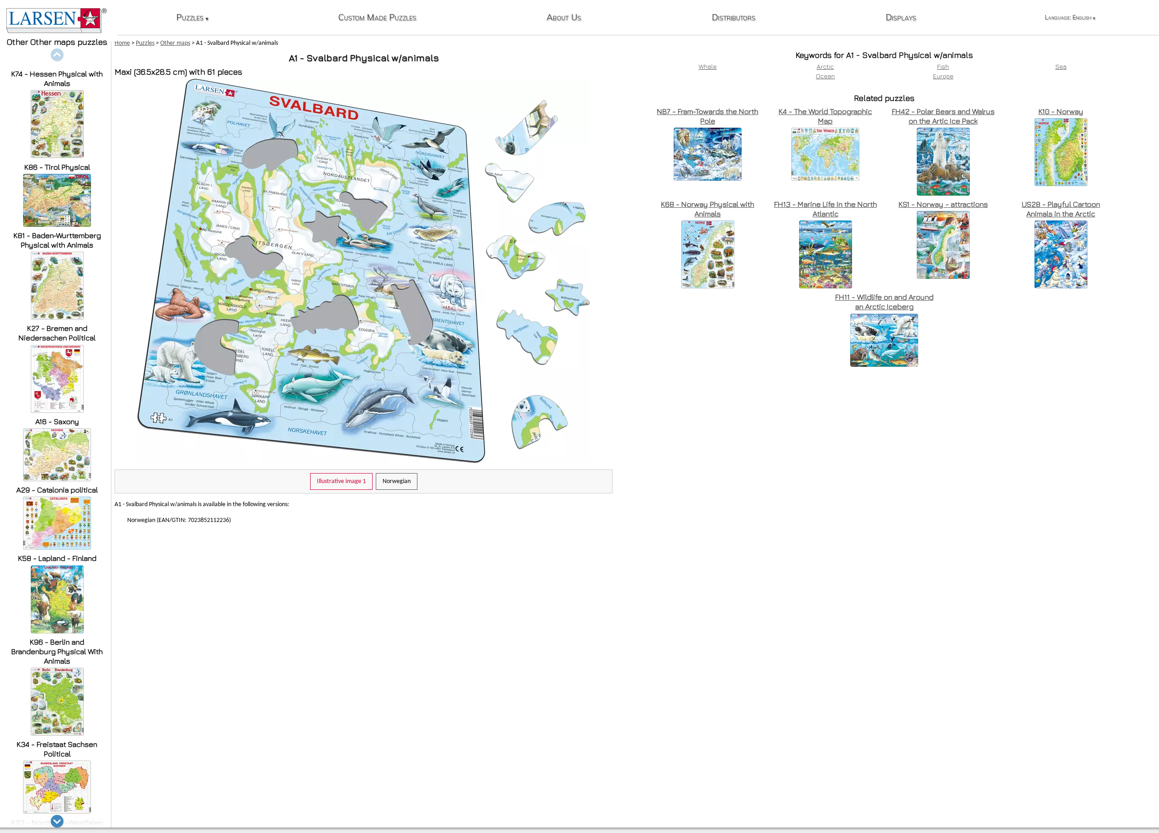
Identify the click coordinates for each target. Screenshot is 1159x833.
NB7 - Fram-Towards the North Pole (707, 116)
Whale (708, 66)
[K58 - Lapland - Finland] (57, 631)
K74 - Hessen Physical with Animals (57, 78)
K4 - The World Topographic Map (825, 116)
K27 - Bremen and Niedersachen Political (57, 333)
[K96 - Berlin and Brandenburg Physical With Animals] (57, 733)
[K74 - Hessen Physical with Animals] (57, 155)
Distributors (734, 18)
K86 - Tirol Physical (57, 167)
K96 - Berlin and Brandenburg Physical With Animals (57, 651)
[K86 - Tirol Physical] (57, 224)
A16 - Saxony (57, 421)
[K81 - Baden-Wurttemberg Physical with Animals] (57, 317)
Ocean (825, 76)
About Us (563, 18)
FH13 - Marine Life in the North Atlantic (825, 209)
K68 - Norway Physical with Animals (707, 209)
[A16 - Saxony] (57, 479)
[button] (57, 821)
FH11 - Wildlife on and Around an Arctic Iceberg (884, 301)
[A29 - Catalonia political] (57, 547)
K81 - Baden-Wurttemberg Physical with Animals (57, 240)
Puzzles (192, 18)
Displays (901, 18)
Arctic (825, 66)
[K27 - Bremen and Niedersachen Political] (57, 410)
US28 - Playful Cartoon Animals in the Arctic (1061, 209)
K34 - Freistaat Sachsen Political (57, 749)
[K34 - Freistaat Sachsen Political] (57, 811)
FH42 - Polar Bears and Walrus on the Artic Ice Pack (943, 116)
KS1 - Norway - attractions (943, 204)
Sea (1061, 66)
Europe (943, 76)
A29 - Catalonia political (57, 489)
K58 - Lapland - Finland (57, 558)
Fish (943, 66)
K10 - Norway (1061, 111)
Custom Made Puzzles (377, 18)
